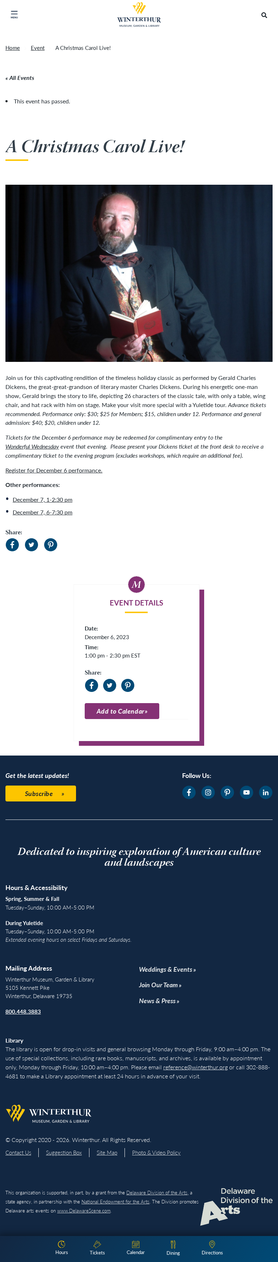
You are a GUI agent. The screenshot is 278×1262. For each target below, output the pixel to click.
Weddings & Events (165, 969)
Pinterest (51, 545)
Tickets (97, 1252)
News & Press (157, 1000)
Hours (61, 1252)
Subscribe (39, 793)
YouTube (246, 792)
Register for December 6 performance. (53, 470)
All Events (21, 77)
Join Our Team (158, 984)
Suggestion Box (64, 1152)
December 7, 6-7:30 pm (42, 512)
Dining (173, 1252)
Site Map (107, 1152)
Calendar (136, 1252)
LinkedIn (266, 792)
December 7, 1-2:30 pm (42, 499)
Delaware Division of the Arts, (157, 1192)
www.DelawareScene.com (83, 1210)
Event (38, 47)
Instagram (208, 792)
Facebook (12, 545)
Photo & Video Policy (156, 1152)
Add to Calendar (120, 710)
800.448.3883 (23, 1011)
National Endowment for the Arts (115, 1201)
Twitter (31, 545)
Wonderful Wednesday (32, 446)
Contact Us (18, 1152)
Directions (212, 1252)
